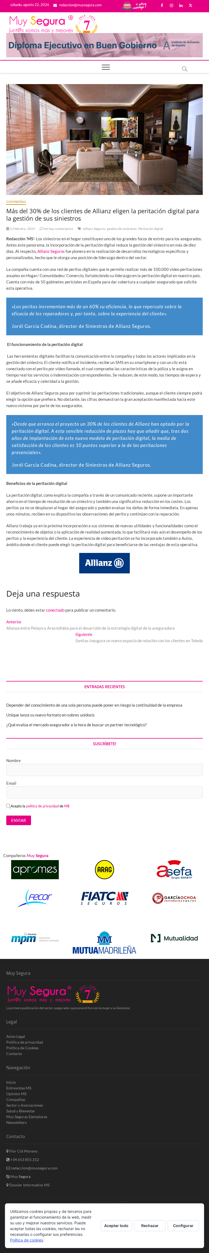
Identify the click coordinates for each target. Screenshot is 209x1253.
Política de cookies (26, 1240)
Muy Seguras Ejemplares (26, 1116)
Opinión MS (16, 1093)
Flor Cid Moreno (23, 1151)
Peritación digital (150, 229)
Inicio (11, 1082)
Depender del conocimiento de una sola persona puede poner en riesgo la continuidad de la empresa (94, 705)
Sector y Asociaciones (24, 1105)
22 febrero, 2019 (22, 229)
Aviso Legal (15, 1036)
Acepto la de (40, 806)
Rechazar (150, 1225)
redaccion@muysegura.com (80, 5)
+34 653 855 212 (24, 1159)
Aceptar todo (116, 1225)
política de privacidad (42, 806)
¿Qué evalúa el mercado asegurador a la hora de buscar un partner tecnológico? (76, 724)
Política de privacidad (24, 1042)
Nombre (13, 760)
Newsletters (16, 1122)
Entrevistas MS (18, 1088)
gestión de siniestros (122, 229)
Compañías (16, 202)
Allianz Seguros (94, 229)
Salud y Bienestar (20, 1111)
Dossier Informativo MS (29, 1185)
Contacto (14, 1053)
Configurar (183, 1225)
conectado (55, 610)
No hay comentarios (58, 229)
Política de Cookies (22, 1047)
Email (11, 783)
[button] (196, 923)
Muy (20, 1176)
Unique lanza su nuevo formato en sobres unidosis (50, 714)
